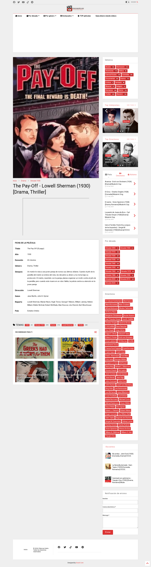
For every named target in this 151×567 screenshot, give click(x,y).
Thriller (108, 94)
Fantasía (118, 82)
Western (120, 94)
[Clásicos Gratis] (75, 10)
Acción (108, 67)
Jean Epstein (122, 374)
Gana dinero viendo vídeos (106, 16)
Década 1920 (110, 256)
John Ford (122, 381)
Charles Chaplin (111, 323)
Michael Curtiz (124, 399)
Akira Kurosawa (111, 305)
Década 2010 (125, 279)
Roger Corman (111, 414)
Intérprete (126, 121)
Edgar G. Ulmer (111, 334)
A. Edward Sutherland (114, 301)
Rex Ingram (120, 407)
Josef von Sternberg (124, 385)
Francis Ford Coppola (113, 348)
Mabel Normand (111, 399)
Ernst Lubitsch (111, 341)
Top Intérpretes (112, 105)
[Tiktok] (28, 2)
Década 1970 (126, 271)
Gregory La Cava (112, 363)
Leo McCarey (110, 392)
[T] (32, 2)
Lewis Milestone (123, 392)
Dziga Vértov (120, 330)
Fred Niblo (124, 356)
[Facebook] (14, 2)
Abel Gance (128, 301)
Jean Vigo (120, 377)
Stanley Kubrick (124, 425)
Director (108, 155)
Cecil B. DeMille (127, 319)
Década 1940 (110, 263)
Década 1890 (110, 248)
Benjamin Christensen (114, 315)
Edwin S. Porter (111, 337)
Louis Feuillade (111, 396)
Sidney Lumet (127, 421)
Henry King (109, 367)
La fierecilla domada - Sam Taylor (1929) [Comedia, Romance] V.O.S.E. (122, 467)
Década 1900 (125, 248)
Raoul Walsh (110, 407)
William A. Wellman (113, 432)
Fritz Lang (109, 359)
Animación (120, 67)
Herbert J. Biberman (122, 367)
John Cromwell (111, 381)
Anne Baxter (109, 124)
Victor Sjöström (111, 429)
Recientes (110, 447)
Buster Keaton (129, 315)
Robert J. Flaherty (112, 410)
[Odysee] (23, 2)
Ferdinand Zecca (112, 345)
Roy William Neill (124, 414)
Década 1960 (110, 271)
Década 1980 (110, 275)
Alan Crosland (124, 305)
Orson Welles (125, 403)
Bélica (121, 71)
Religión (119, 86)
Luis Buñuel (122, 396)
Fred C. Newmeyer (112, 356)
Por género (50, 16)
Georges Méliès (120, 359)
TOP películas (85, 16)
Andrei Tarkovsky (126, 308)
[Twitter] (18, 2)
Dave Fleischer (121, 326)
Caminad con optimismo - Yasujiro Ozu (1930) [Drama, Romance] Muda (122, 480)
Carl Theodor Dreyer (113, 319)
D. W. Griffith (110, 326)
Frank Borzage (128, 348)
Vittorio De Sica (124, 429)
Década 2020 (110, 283)
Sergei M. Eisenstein (113, 421)
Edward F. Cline (123, 334)
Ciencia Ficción (111, 75)
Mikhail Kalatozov (112, 403)
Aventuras (109, 71)
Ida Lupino (122, 370)
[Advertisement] (75, 35)
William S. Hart (126, 432)
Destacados (67, 16)
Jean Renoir (110, 377)
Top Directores (112, 139)
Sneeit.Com (80, 563)
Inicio (19, 16)
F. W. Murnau (122, 341)
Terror (121, 90)
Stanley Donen (111, 425)
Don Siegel (109, 330)
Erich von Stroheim (126, 337)
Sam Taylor (110, 418)
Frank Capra (110, 352)
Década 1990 (125, 275)
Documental (110, 78)
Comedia (125, 75)
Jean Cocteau (111, 374)
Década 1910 (110, 252)
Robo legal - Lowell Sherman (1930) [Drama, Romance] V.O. (33, 376)
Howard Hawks (111, 370)
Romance (109, 90)
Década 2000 (110, 279)
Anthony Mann (111, 312)
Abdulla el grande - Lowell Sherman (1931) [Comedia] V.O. (75, 352)
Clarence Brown (125, 323)
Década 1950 (110, 267)
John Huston (110, 385)
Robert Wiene (125, 410)
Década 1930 (35, 181)
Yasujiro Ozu (110, 436)
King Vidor (109, 388)
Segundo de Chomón (124, 418)
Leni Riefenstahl (121, 388)
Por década (33, 16)
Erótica (108, 82)
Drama (23, 181)
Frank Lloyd (120, 352)
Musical (108, 86)
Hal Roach (123, 363)
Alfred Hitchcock (112, 308)
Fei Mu (131, 341)
